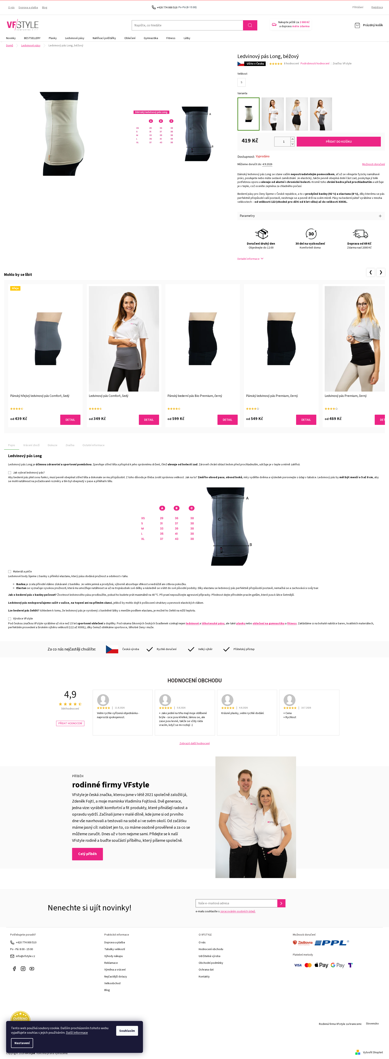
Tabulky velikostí (114, 949)
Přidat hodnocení (70, 723)
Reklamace (111, 963)
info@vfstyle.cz (25, 956)
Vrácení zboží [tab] (31, 445)
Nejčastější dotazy (115, 977)
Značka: (342, 64)
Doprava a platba (28, 7)
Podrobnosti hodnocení (315, 64)
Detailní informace (248, 259)
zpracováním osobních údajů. (238, 911)
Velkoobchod (112, 983)
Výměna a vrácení (115, 970)
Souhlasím (127, 1031)
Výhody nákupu (113, 956)
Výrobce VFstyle (23, 619)
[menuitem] (11, 38)
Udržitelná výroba (209, 956)
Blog (44, 7)
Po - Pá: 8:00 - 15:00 (21, 949)
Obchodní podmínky (211, 963)
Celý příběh (87, 853)
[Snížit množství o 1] (292, 144)
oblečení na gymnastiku (268, 623)
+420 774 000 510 (26, 942)
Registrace (377, 7)
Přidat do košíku (339, 141)
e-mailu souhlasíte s (226, 911)
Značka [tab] (70, 445)
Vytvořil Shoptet (373, 1052)
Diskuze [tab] (52, 445)
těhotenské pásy (213, 623)
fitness (292, 623)
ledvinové (193, 623)
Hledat (250, 25)
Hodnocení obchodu (211, 949)
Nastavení (22, 1043)
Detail (70, 420)
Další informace (77, 1032)
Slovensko (372, 1024)
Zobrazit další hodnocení (194, 744)
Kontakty (204, 977)
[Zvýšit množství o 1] (292, 139)
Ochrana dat (206, 970)
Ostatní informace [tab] (93, 445)
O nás (11, 7)
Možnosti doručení (373, 164)
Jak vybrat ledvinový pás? (29, 473)
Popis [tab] (11, 445)
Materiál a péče (22, 572)
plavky (241, 623)
